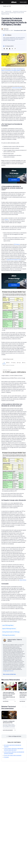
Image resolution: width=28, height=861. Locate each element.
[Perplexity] (7, 49)
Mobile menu (2, 2)
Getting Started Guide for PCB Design (11, 631)
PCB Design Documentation (8, 635)
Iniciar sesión (23, 2)
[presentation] (25, 680)
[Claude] (10, 49)
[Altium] (14, 2)
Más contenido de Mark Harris (9, 674)
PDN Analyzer (17, 244)
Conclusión (6, 757)
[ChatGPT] (4, 49)
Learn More (14, 179)
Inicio (2, 11)
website (6, 219)
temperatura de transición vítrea (14, 259)
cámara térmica (22, 580)
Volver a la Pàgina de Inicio (14, 736)
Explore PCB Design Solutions (9, 628)
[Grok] (15, 49)
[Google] (12, 49)
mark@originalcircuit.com (8, 670)
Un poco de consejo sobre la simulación (12, 755)
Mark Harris (6, 28)
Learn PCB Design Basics (8, 625)
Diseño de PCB (7, 6)
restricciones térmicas (17, 87)
